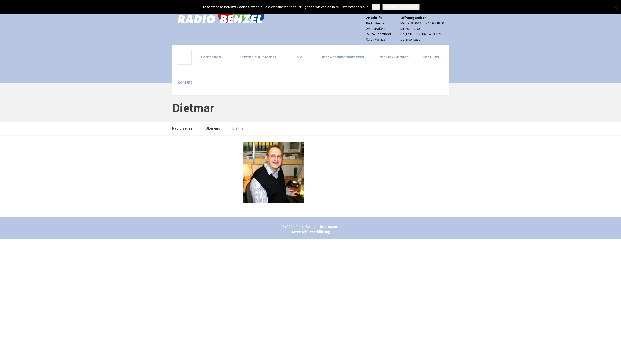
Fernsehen (211, 57)
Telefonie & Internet (257, 57)
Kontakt (185, 82)
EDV (298, 57)
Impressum (330, 226)
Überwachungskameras (342, 57)
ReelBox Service (393, 57)
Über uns (431, 57)
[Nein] (615, 7)
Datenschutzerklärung (310, 232)
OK (376, 7)
